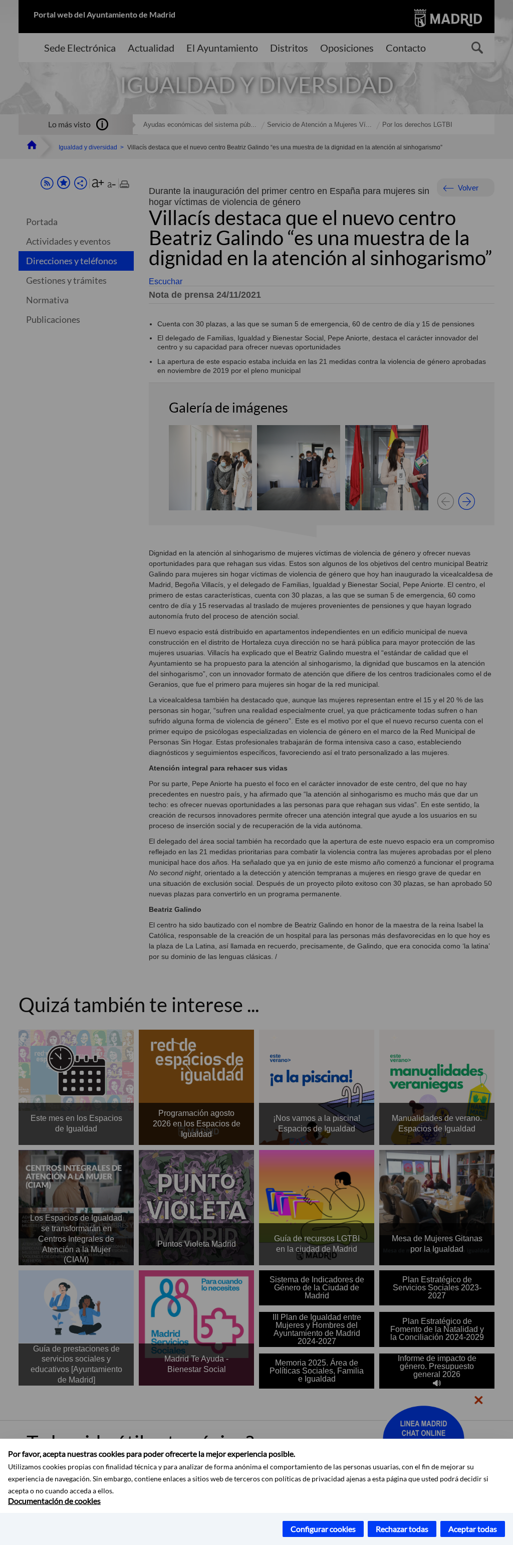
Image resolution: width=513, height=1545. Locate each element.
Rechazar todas (402, 1528)
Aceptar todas (472, 1528)
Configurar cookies (323, 1528)
